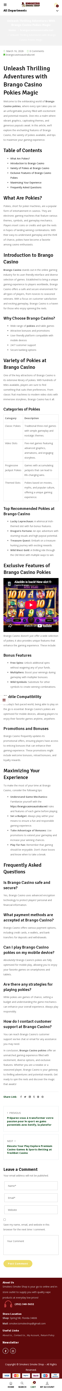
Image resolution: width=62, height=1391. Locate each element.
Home (12, 30)
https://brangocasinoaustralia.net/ (29, 806)
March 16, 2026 (15, 51)
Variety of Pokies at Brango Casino (29, 168)
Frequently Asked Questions (26, 187)
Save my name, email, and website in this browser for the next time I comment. (26, 1227)
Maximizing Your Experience (26, 182)
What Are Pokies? (20, 158)
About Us (7, 1335)
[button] (56, 5)
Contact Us (19, 1335)
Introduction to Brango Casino (27, 163)
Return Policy (47, 1335)
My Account (33, 1335)
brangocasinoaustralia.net (36, 30)
